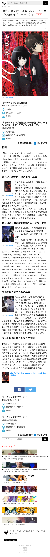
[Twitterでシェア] (30, 389)
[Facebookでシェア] (19, 389)
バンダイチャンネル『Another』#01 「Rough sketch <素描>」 (28, 374)
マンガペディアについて (25, 546)
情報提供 (25, 548)
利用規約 (25, 550)
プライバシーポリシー (25, 552)
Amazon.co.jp (9, 97)
